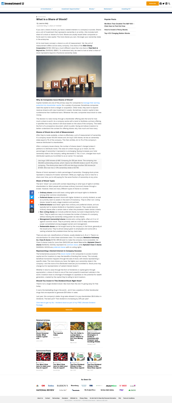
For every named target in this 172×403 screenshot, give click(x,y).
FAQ (120, 398)
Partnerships (56, 398)
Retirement (108, 9)
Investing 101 (126, 9)
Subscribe (152, 3)
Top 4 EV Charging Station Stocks (117, 33)
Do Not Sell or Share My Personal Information (103, 398)
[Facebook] (161, 3)
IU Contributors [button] (46, 9)
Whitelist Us (73, 398)
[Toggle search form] (169, 3)
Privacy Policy (83, 398)
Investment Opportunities (70, 9)
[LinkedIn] (166, 3)
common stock (72, 245)
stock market (66, 254)
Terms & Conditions (129, 398)
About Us (40, 398)
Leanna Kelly (43, 23)
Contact (47, 398)
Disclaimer (65, 398)
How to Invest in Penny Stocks (116, 30)
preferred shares (59, 247)
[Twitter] (163, 3)
